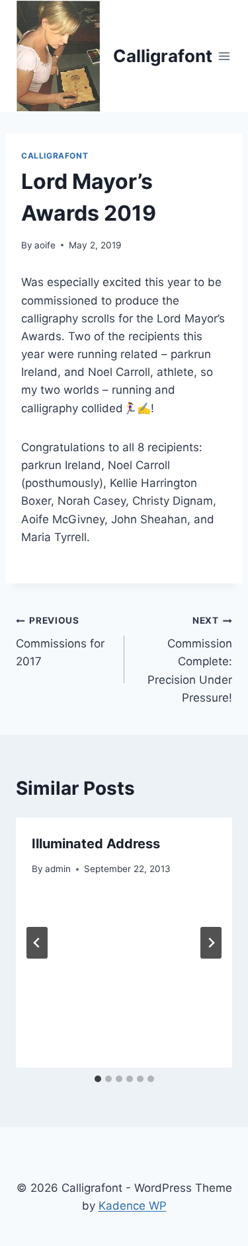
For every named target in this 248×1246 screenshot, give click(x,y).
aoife (45, 245)
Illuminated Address (96, 844)
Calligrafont (54, 156)
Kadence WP (133, 1205)
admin (58, 868)
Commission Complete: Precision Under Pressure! (189, 659)
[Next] (211, 943)
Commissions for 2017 (60, 641)
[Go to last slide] (37, 943)
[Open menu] (224, 56)
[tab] (98, 1079)
